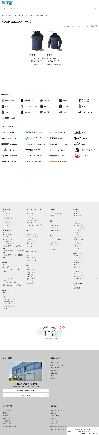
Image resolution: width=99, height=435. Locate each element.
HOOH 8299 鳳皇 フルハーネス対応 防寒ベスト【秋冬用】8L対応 (37, 60)
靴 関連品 (77, 288)
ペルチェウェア (8, 299)
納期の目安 (6, 415)
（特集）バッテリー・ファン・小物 (84, 278)
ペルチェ (5, 294)
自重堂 (60, 138)
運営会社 (53, 413)
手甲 (75, 269)
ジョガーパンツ (7, 239)
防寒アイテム (78, 260)
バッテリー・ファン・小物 (11, 269)
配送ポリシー (54, 424)
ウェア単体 (6, 267)
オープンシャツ (55, 225)
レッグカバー (31, 241)
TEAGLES (37, 161)
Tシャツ (29, 216)
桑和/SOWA (38, 132)
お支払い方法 (7, 410)
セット (6, 280)
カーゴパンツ (7, 234)
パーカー (5, 222)
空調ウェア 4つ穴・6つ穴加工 (12, 285)
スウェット (6, 225)
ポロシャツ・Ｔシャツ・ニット (88, 100)
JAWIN (84, 138)
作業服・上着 (9, 100)
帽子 (75, 264)
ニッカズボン (7, 241)
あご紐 (77, 237)
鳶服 (83, 106)
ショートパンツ (7, 243)
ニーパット (77, 271)
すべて (5, 211)
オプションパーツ (9, 278)
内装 (76, 232)
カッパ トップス (55, 240)
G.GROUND (62, 132)
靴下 (75, 273)
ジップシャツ (31, 218)
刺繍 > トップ (54, 362)
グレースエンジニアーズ (41, 138)
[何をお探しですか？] (95, 8)
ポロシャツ (30, 213)
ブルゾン (5, 213)
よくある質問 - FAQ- (9, 426)
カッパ (7, 112)
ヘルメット (66, 112)
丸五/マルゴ (38, 156)
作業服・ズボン (29, 100)
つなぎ (29, 255)
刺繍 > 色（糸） (55, 367)
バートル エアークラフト (10, 283)
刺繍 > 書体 (54, 370)
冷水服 (5, 308)
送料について (7, 413)
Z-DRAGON (14, 144)
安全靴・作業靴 (10, 118)
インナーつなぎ (31, 260)
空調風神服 (13, 156)
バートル (13, 132)
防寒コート (30, 272)
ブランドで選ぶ (20, 15)
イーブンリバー (63, 144)
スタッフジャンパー (56, 213)
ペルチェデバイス (9, 301)
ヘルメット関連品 (79, 228)
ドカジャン (53, 216)
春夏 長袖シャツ (9, 218)
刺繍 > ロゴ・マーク (57, 365)
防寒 (45, 106)
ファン (6, 276)
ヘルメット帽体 (78, 225)
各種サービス (7, 424)
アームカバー (31, 239)
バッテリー (7, 273)
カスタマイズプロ (7, 15)
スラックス (6, 237)
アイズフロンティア (88, 150)
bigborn (61, 156)
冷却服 (65, 100)
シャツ (5, 216)
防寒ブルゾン (31, 270)
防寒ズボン (30, 276)
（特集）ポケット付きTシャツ (36, 225)
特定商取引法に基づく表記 (58, 426)
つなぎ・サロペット (31, 106)
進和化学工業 (62, 161)
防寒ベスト (30, 274)
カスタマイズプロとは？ (58, 410)
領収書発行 (6, 421)
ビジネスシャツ (31, 222)
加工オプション (78, 239)
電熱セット (30, 283)
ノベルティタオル (79, 276)
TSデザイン (14, 138)
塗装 (76, 246)
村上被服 (29, 15)
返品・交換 (6, 418)
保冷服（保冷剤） (8, 306)
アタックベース (15, 150)
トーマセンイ (14, 161)
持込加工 (53, 378)
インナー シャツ (31, 234)
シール (77, 243)
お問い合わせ (54, 415)
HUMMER (37, 150)
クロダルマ (61, 150)
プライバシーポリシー (57, 421)
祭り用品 (46, 112)
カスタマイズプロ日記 (57, 429)
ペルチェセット (8, 304)
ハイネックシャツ (32, 220)
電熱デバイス (31, 281)
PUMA (84, 144)
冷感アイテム (78, 262)
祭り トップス (78, 213)
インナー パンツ (31, 237)
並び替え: (67, 26)
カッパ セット (54, 244)
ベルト (76, 258)
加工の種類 (54, 373)
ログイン (86, 431)
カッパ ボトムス (55, 242)
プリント (77, 248)
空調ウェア (47, 100)
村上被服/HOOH (39, 144)
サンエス (85, 156)
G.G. (83, 132)
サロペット (30, 258)
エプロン (27, 112)
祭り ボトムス (78, 216)
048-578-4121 (27, 384)
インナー (8, 106)
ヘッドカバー (31, 246)
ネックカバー (31, 243)
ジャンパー (66, 106)
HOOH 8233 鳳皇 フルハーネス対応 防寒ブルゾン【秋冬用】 (54, 60)
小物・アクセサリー (88, 112)
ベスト (5, 220)
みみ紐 (77, 234)
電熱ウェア (30, 279)
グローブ (76, 267)
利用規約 (53, 418)
